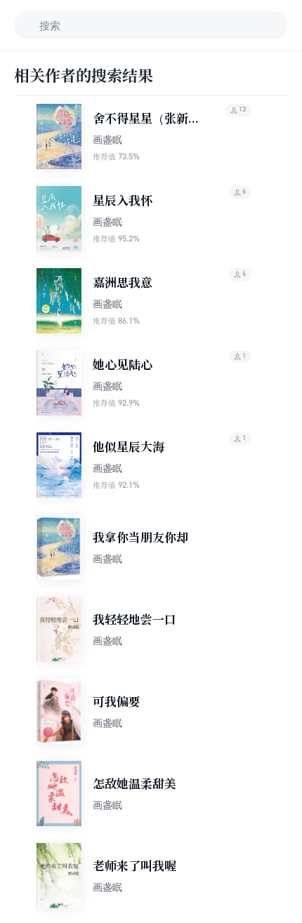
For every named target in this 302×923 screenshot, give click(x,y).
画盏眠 (107, 139)
